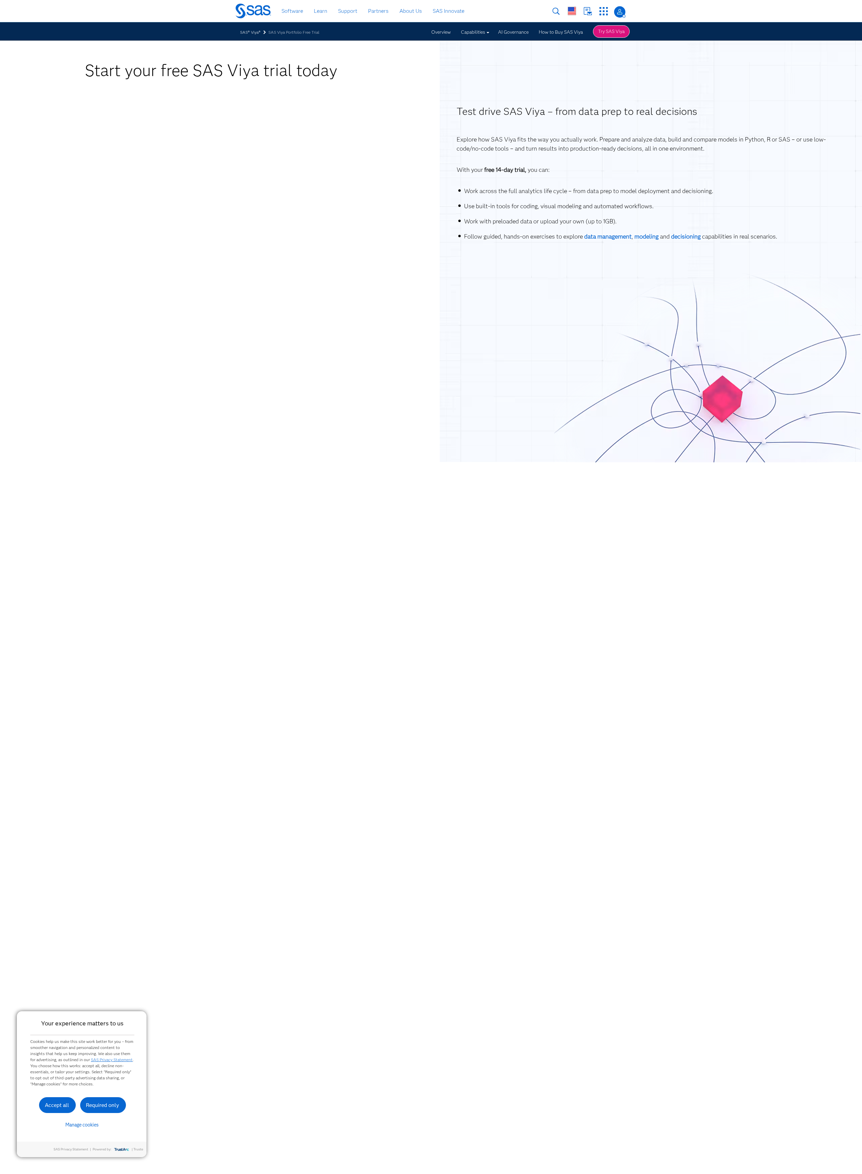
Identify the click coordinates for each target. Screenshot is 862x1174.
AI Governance (513, 32)
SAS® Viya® (250, 32)
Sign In (620, 12)
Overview (441, 32)
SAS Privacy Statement (112, 1059)
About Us (410, 11)
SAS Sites (603, 11)
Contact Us (588, 11)
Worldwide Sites (572, 11)
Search (556, 11)
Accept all (57, 1105)
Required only (102, 1105)
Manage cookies (82, 1125)
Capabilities (473, 32)
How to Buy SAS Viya (561, 32)
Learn (320, 11)
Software (292, 11)
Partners (378, 11)
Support (347, 11)
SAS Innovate (448, 11)
